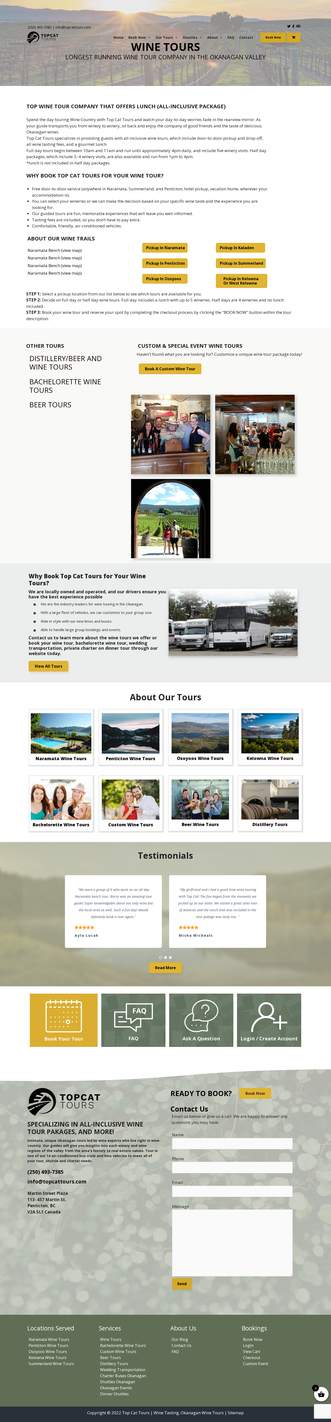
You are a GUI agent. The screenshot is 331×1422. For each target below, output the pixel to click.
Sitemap (236, 1412)
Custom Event (255, 1363)
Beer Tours (110, 1357)
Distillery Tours (114, 1363)
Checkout (251, 1357)
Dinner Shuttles (114, 1394)
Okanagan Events (116, 1388)
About (212, 37)
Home (118, 37)
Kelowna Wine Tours (47, 1357)
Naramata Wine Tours (49, 1339)
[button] (160, 957)
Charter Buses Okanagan (123, 1375)
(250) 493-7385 (40, 27)
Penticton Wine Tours (48, 1345)
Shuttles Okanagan (117, 1381)
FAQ (231, 37)
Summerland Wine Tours (51, 1363)
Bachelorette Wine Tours (123, 1345)
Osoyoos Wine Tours (48, 1351)
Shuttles (190, 37)
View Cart (251, 1351)
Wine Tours (110, 1339)
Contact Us (181, 1345)
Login (248, 1345)
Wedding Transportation (122, 1369)
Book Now (137, 37)
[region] (165, 911)
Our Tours (164, 37)
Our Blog (180, 1339)
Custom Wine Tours (118, 1351)
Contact (246, 37)
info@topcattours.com (73, 27)
